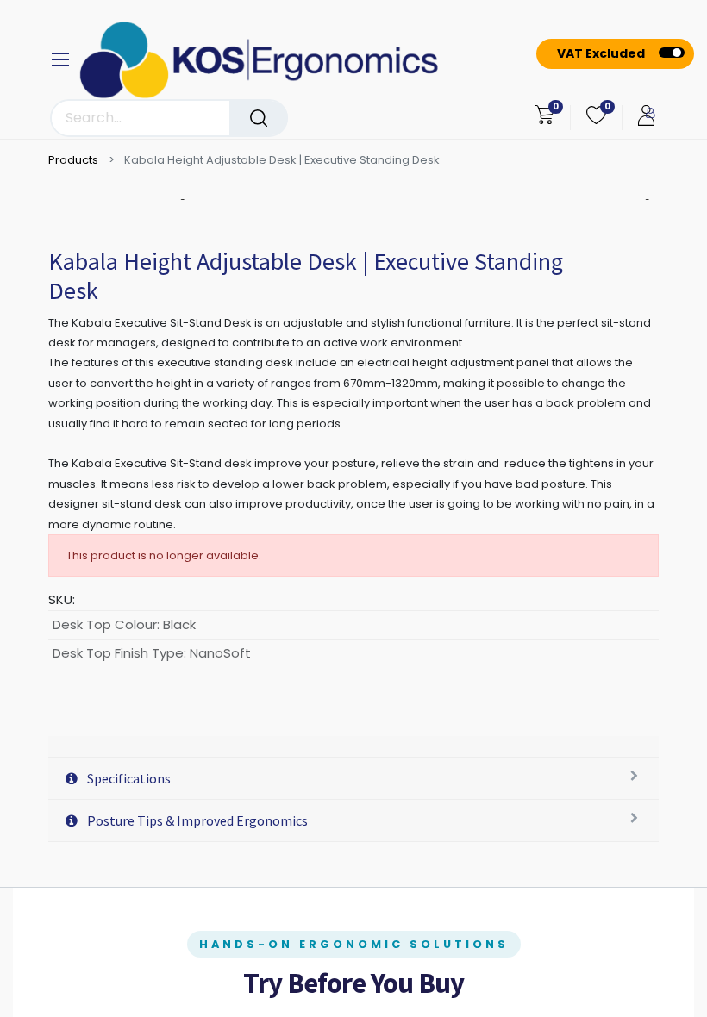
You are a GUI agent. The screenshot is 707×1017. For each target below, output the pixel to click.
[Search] (258, 118)
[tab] (353, 747)
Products (73, 160)
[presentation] (184, 200)
